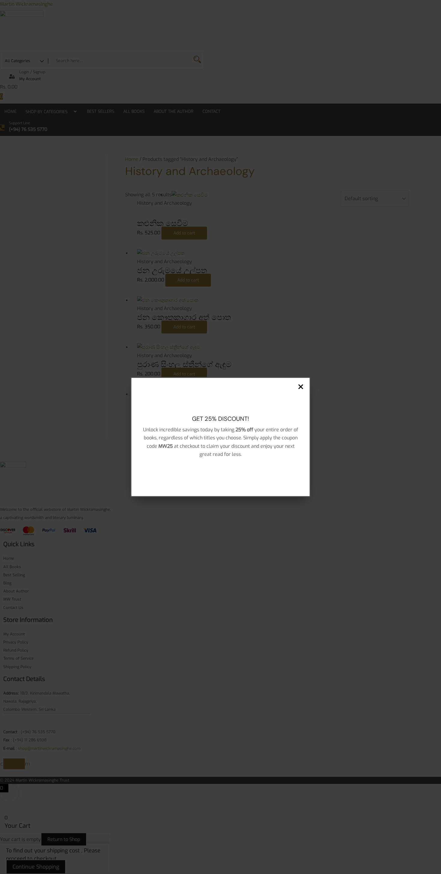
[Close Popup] (300, 387)
